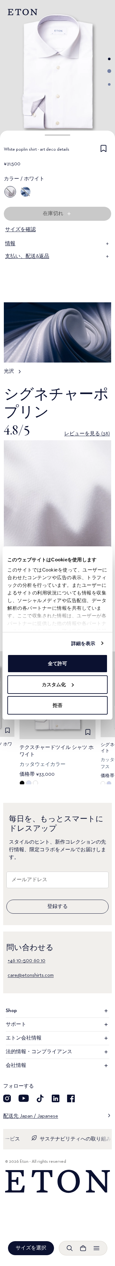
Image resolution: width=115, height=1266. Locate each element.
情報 (10, 243)
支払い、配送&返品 (27, 256)
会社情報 (16, 1065)
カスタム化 (54, 684)
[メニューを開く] (96, 1248)
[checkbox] (103, 151)
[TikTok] (40, 1098)
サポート (16, 1024)
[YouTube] (24, 1098)
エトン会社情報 (24, 1038)
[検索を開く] (70, 1248)
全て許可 (57, 663)
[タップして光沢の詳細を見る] (57, 341)
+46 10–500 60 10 (26, 960)
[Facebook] (71, 1098)
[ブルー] (25, 192)
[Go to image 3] (109, 84)
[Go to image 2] (109, 71)
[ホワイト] (10, 192)
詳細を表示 (83, 643)
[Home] (57, 1181)
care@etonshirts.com (31, 975)
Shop (11, 1010)
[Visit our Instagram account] (7, 1098)
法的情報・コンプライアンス (39, 1051)
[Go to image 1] (109, 59)
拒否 (57, 705)
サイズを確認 (20, 229)
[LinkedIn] (55, 1098)
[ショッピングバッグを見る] (83, 1248)
